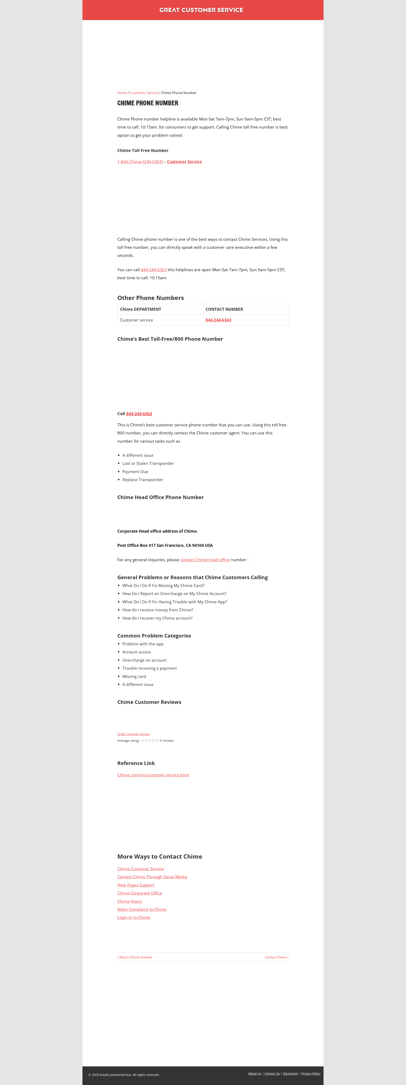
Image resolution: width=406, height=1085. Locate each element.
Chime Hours (129, 901)
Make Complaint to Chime (142, 909)
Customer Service (144, 92)
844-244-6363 (154, 269)
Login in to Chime (133, 917)
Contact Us (272, 1073)
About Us (254, 1073)
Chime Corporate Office (139, 893)
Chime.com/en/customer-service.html (153, 775)
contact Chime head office (205, 559)
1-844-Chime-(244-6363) (140, 161)
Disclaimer (290, 1073)
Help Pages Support (136, 885)
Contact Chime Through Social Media (152, 877)
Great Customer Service (133, 734)
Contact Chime (275, 957)
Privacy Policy (311, 1073)
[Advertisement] (203, 60)
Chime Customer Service (140, 869)
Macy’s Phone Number (135, 957)
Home (122, 92)
